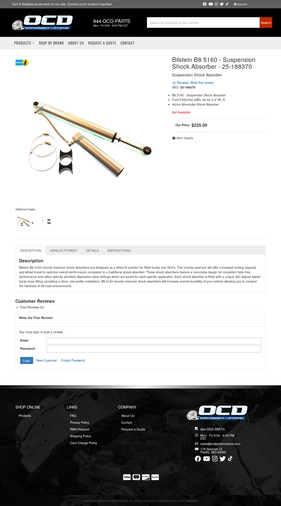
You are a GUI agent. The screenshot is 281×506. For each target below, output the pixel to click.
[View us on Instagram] (216, 4)
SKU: (175, 87)
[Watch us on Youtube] (211, 4)
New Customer (46, 360)
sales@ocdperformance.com (220, 443)
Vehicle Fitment (63, 250)
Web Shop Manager (185, 500)
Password (27, 348)
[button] (209, 22)
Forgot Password (73, 360)
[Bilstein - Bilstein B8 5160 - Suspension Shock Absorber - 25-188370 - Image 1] (25, 221)
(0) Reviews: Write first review (192, 82)
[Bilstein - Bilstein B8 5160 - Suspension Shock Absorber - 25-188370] (22, 62)
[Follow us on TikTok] (227, 3)
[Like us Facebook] (205, 4)
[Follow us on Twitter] (222, 4)
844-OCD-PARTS (212, 429)
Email (24, 340)
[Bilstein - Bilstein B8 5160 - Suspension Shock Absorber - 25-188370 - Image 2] (46, 221)
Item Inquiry (185, 138)
